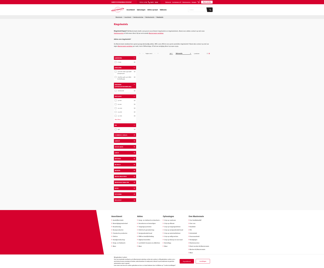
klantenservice (119, 33)
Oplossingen (141, 10)
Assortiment (131, 10)
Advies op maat (152, 10)
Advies (140, 216)
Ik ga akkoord (187, 261)
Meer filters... (118, 119)
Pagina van (149, 53)
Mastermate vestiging (156, 33)
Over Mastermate (196, 216)
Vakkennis (163, 10)
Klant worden (207, 2)
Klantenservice (186, 2)
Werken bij (168, 2)
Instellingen (203, 261)
